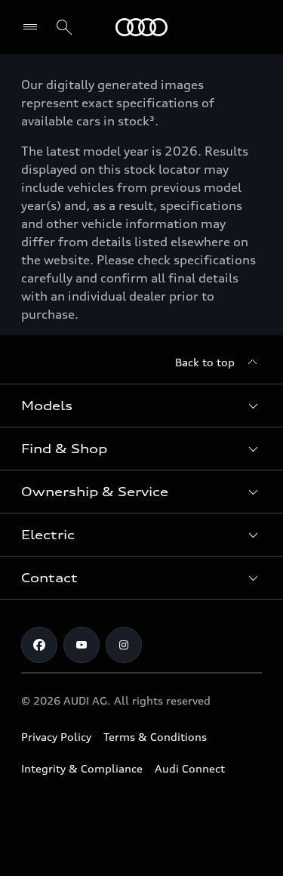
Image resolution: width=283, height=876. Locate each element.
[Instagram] (124, 645)
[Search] (64, 27)
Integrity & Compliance (82, 768)
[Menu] (141, 27)
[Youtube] (81, 645)
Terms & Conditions (155, 736)
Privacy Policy (56, 736)
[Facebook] (39, 645)
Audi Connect (190, 768)
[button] (141, 405)
